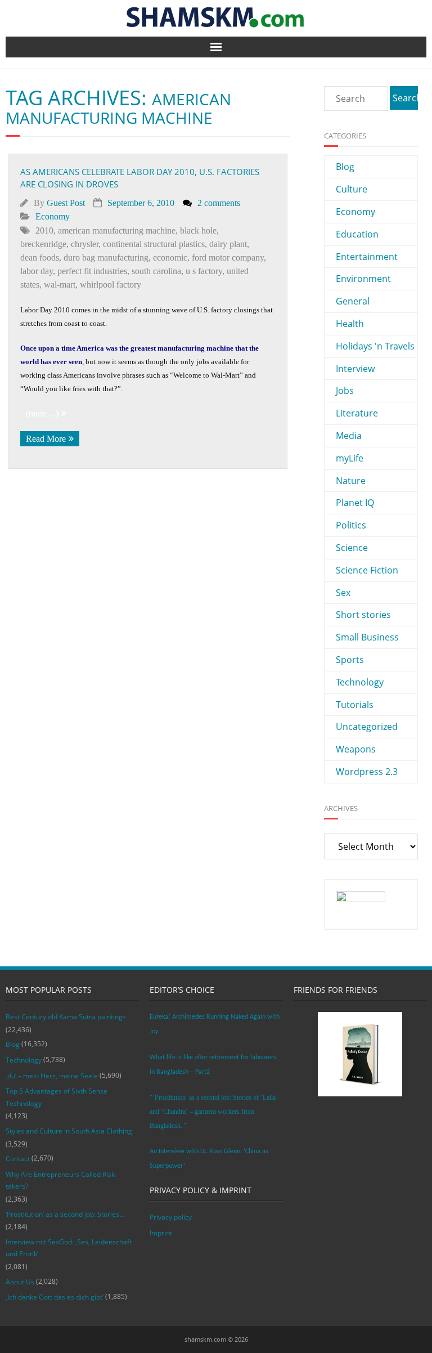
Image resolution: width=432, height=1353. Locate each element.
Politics (351, 525)
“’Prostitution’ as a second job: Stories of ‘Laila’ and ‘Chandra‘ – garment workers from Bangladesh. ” (213, 1112)
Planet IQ (355, 502)
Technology (360, 682)
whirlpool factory (110, 284)
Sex (343, 592)
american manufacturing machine (117, 230)
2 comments (218, 203)
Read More (46, 438)
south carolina (156, 271)
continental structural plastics (154, 244)
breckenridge (43, 244)
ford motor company (228, 257)
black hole (198, 230)
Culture (351, 189)
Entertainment (367, 256)
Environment (363, 278)
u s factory (204, 271)
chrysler (84, 244)
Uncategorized (367, 726)
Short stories (363, 614)
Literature (357, 413)
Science (352, 547)
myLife (349, 458)
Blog (345, 166)
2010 (44, 230)
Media (349, 435)
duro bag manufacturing (106, 257)
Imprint (161, 1233)
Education (357, 234)
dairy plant (228, 244)
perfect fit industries (92, 271)
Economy (52, 216)
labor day (36, 271)
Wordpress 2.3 (367, 771)
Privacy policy (171, 1217)
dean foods (39, 257)
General (353, 301)
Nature (351, 480)
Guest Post (66, 203)
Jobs (345, 390)
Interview (355, 368)
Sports (350, 659)
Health (350, 323)
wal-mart (59, 284)
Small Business (367, 637)
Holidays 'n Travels (375, 346)
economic (170, 257)
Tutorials (355, 704)
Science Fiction (367, 570)
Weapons (356, 749)
